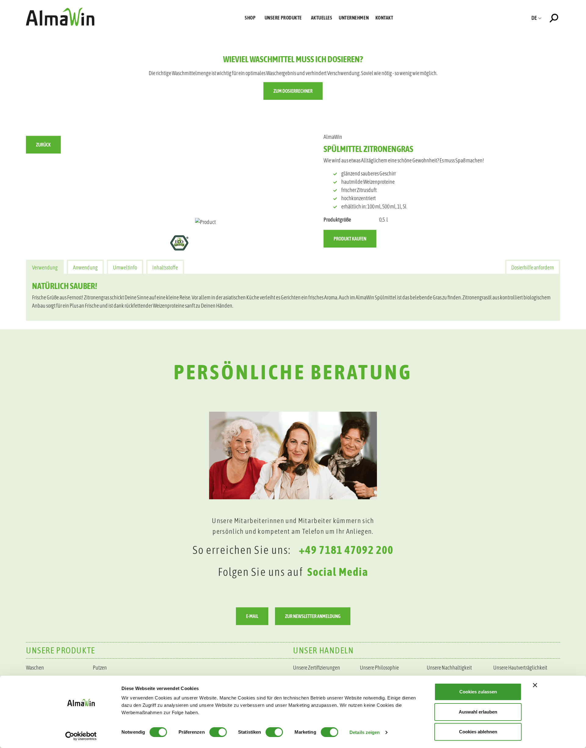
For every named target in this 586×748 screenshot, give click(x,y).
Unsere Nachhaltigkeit (449, 667)
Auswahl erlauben (478, 711)
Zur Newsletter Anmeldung (312, 616)
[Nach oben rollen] (571, 590)
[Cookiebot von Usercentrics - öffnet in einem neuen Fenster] (81, 736)
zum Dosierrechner (293, 91)
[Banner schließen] (535, 685)
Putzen (100, 667)
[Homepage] (60, 17)
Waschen (35, 667)
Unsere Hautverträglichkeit (520, 667)
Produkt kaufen (350, 238)
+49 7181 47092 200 (346, 549)
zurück (43, 144)
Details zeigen (364, 732)
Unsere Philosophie (379, 667)
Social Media (337, 571)
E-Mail (252, 616)
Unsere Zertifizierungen (316, 667)
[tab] (45, 267)
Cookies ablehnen (478, 731)
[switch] (218, 732)
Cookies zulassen (478, 691)
